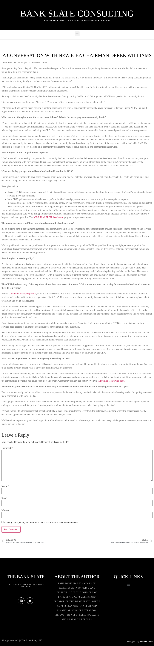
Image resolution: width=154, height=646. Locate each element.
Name (5, 486)
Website (5, 510)
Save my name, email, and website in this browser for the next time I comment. (41, 522)
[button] (77, 33)
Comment (7, 448)
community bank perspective (22, 293)
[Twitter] (30, 600)
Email (5, 498)
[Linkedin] (21, 600)
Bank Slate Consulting (77, 13)
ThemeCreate (146, 641)
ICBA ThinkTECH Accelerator (48, 217)
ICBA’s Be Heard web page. (111, 380)
